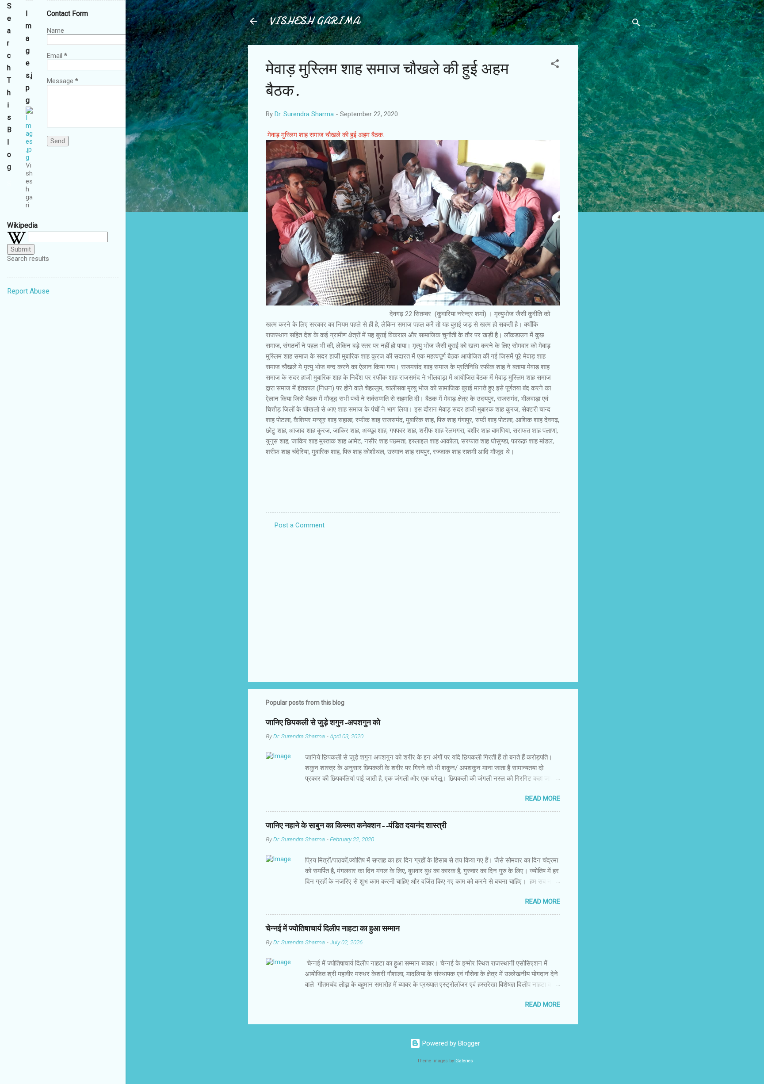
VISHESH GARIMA (314, 21)
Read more (542, 798)
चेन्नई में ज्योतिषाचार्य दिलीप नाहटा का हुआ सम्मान (333, 928)
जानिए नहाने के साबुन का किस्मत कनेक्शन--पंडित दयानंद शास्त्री (356, 825)
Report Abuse (28, 291)
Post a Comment (300, 525)
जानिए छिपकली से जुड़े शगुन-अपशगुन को (323, 722)
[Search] (636, 24)
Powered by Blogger (450, 1043)
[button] (555, 65)
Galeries (464, 1061)
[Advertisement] (613, 177)
